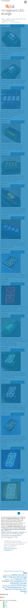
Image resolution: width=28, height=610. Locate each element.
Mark (6, 605)
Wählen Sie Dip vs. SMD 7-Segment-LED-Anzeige (15, 575)
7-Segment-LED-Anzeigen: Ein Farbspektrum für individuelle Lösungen (14, 581)
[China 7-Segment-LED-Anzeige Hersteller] (10, 6)
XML (19, 571)
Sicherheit (8, 19)
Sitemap (22, 571)
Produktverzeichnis (8, 571)
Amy (6, 603)
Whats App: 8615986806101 (11, 548)
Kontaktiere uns (7, 530)
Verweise (15, 571)
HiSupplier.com (8, 533)
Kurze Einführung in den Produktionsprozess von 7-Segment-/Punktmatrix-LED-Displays (14, 588)
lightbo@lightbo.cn (8, 550)
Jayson (6, 602)
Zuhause (3, 19)
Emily (6, 607)
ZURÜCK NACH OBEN (17, 533)
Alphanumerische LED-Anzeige (18, 19)
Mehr (25, 593)
